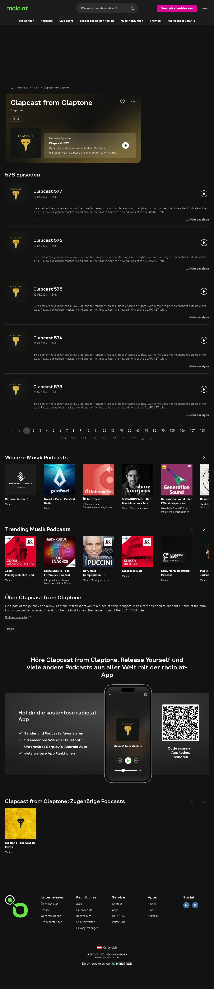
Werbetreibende (51, 916)
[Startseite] (12, 87)
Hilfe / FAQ (119, 916)
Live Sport (66, 20)
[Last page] (151, 438)
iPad (150, 910)
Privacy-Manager (87, 928)
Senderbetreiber (51, 922)
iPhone (152, 904)
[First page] (11, 431)
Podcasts (47, 20)
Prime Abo (118, 922)
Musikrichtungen (132, 20)
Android (153, 916)
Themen (155, 20)
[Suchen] (132, 8)
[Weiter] (204, 456)
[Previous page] (19, 431)
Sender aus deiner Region (97, 20)
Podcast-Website (16, 617)
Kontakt (117, 904)
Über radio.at (49, 904)
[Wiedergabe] (125, 145)
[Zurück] (192, 456)
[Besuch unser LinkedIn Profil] (186, 905)
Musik (16, 119)
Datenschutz (84, 910)
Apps (115, 910)
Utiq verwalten (85, 922)
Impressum (83, 916)
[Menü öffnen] (204, 8)
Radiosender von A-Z (181, 20)
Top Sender (26, 20)
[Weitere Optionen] (133, 101)
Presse (45, 910)
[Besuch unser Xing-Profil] (195, 905)
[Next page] (143, 438)
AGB (79, 904)
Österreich (109, 947)
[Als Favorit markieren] (122, 101)
